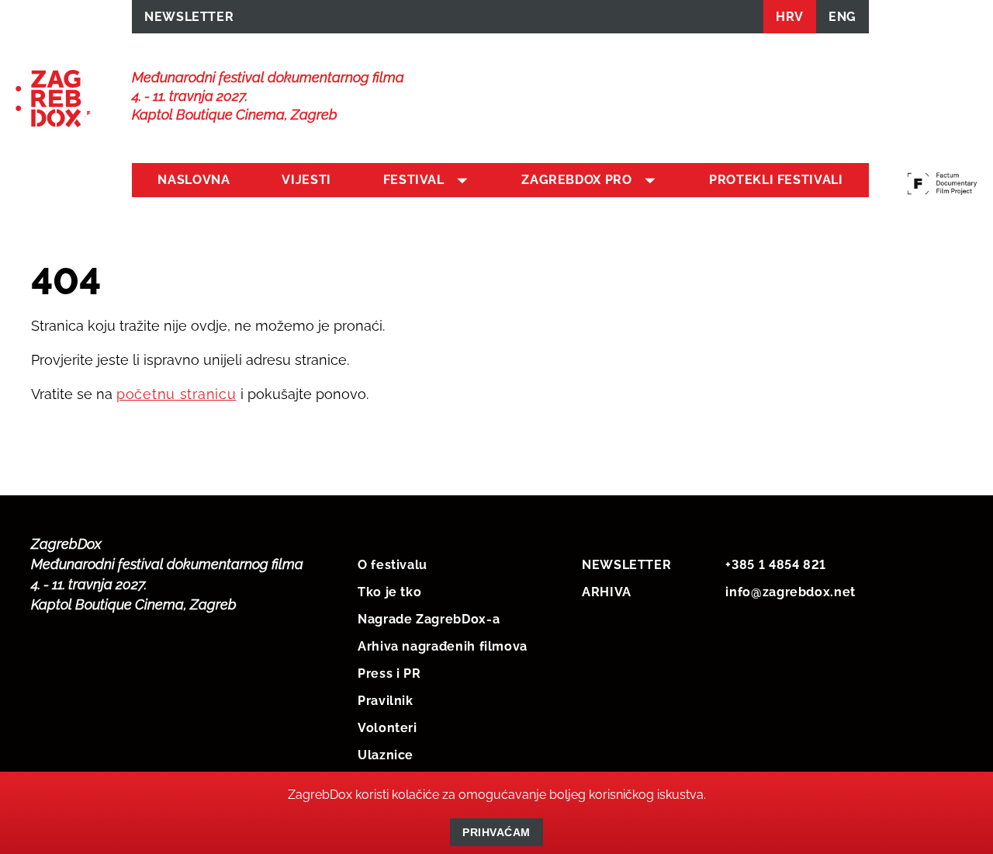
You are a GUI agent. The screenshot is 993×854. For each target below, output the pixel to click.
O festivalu (392, 564)
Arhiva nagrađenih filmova (443, 646)
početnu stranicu (176, 394)
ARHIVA (606, 592)
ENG (842, 16)
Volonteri (387, 727)
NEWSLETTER (189, 16)
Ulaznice (385, 755)
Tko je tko (389, 592)
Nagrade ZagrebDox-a (429, 619)
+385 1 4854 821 (775, 564)
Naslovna (193, 179)
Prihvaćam (496, 832)
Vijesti (306, 179)
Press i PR (389, 673)
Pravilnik (385, 700)
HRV (790, 16)
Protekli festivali (776, 179)
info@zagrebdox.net (790, 592)
